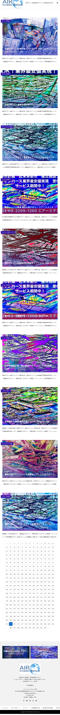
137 (34, 581)
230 (41, 608)
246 (53, 612)
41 (14, 555)
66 (10, 562)
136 (30, 581)
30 (22, 551)
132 (14, 581)
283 (45, 624)
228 (34, 608)
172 (18, 593)
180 (49, 593)
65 (7, 562)
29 (18, 551)
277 (22, 624)
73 (37, 562)
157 (11, 589)
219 (49, 604)
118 (11, 578)
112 (37, 574)
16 (18, 547)
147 (22, 585)
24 (49, 547)
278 (26, 624)
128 (49, 578)
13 (7, 547)
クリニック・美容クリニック (8, 232)
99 (37, 570)
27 (10, 551)
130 (7, 581)
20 (33, 547)
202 (34, 601)
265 (26, 620)
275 (14, 624)
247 (7, 616)
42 (18, 555)
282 (41, 624)
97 (29, 570)
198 (18, 601)
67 (14, 562)
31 (26, 551)
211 (18, 604)
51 (52, 555)
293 (37, 627)
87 (41, 566)
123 (30, 578)
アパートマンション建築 (7, 126)
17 (22, 547)
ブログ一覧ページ (15, 708)
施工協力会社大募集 (48, 708)
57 (26, 558)
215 (34, 604)
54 (14, 558)
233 (53, 608)
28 (14, 551)
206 (49, 601)
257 (45, 616)
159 (18, 589)
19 (29, 547)
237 (18, 612)
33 (33, 551)
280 (34, 624)
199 (22, 601)
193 (49, 597)
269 (41, 620)
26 (7, 551)
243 (41, 612)
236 (14, 612)
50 (49, 555)
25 (52, 547)
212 (22, 604)
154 (49, 585)
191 (41, 597)
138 (37, 581)
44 (26, 555)
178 (41, 593)
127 (45, 578)
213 (26, 604)
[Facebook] (24, 700)
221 (7, 608)
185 (18, 597)
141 (49, 581)
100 (41, 570)
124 (34, 578)
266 (30, 620)
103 (53, 570)
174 (26, 593)
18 (26, 547)
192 (45, 597)
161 (26, 589)
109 (26, 574)
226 (26, 608)
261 (11, 620)
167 (49, 589)
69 (22, 562)
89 (49, 566)
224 (18, 608)
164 (37, 589)
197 (14, 601)
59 (33, 558)
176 (34, 593)
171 (14, 593)
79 (10, 566)
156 (7, 589)
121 (22, 578)
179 (45, 593)
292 (34, 627)
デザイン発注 (6, 390)
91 (7, 570)
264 (22, 620)
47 (37, 555)
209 (11, 604)
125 (37, 578)
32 (29, 551)
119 (14, 578)
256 (41, 616)
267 (34, 620)
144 (11, 585)
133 (18, 581)
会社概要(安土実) (35, 708)
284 (49, 624)
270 (45, 620)
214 (30, 604)
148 (26, 585)
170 (11, 593)
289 (22, 627)
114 (45, 574)
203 (37, 601)
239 (26, 612)
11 (49, 543)
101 (45, 570)
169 (7, 593)
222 (11, 608)
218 (45, 604)
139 (41, 581)
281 (37, 624)
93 (14, 570)
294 (41, 627)
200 (26, 601)
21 (37, 547)
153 (45, 585)
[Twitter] (27, 700)
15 (14, 547)
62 (45, 558)
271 (49, 620)
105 (11, 574)
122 (26, 578)
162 (30, 589)
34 (37, 551)
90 (52, 566)
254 (34, 616)
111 (34, 574)
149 (30, 585)
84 (29, 566)
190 (37, 597)
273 (7, 624)
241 (34, 612)
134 (22, 581)
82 (22, 566)
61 (41, 558)
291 (30, 627)
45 (29, 555)
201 (30, 601)
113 (41, 574)
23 (45, 547)
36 (45, 551)
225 (22, 608)
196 (11, 601)
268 (37, 620)
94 (18, 570)
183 (11, 597)
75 (45, 562)
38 (52, 551)
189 (34, 597)
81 (18, 566)
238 (22, 612)
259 (53, 616)
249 (14, 616)
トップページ (5, 708)
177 (37, 593)
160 (22, 589)
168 (53, 589)
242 (37, 612)
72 (33, 562)
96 (26, 570)
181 (53, 593)
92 (10, 570)
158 (14, 589)
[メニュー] (57, 2)
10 (45, 543)
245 (49, 612)
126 (41, 578)
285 (53, 624)
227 (30, 608)
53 (10, 558)
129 (53, 578)
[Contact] (33, 700)
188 (30, 597)
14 (10, 547)
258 (49, 616)
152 (41, 585)
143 (7, 585)
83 (26, 566)
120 (18, 578)
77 (52, 562)
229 (37, 608)
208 (7, 604)
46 (33, 555)
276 (18, 624)
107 (18, 574)
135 (26, 581)
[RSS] (36, 700)
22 (41, 547)
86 (37, 566)
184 (14, 597)
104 (7, 574)
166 (45, 589)
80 (14, 566)
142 (53, 581)
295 (45, 627)
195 (7, 601)
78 (7, 566)
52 (7, 558)
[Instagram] (30, 700)
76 (49, 562)
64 (52, 558)
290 (26, 627)
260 (7, 620)
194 (53, 597)
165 (41, 589)
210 (14, 604)
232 (49, 608)
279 (30, 624)
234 (7, 612)
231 (45, 608)
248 (11, 616)
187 (26, 597)
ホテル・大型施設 (6, 21)
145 (14, 585)
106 (14, 574)
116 (53, 574)
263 (18, 620)
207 (53, 601)
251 (22, 616)
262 (14, 620)
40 (10, 555)
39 (7, 555)
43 (22, 555)
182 (7, 597)
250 (18, 616)
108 (22, 574)
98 (33, 570)
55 (18, 558)
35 (41, 551)
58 (29, 558)
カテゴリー (25, 708)
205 (45, 601)
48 (41, 555)
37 (49, 551)
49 (45, 555)
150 (34, 585)
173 (22, 593)
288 (18, 627)
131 (11, 581)
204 (41, 601)
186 (22, 597)
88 (45, 566)
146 (18, 585)
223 (14, 608)
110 (30, 574)
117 (7, 578)
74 (41, 562)
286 (11, 627)
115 (49, 574)
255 (37, 616)
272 (53, 620)
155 (53, 585)
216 (37, 604)
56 (22, 558)
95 (22, 570)
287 (14, 627)
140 (45, 581)
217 (41, 604)
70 (26, 562)
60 (37, 558)
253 (30, 616)
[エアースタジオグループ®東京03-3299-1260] (30, 669)
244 (45, 612)
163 (34, 589)
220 (53, 604)
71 (29, 562)
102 (49, 570)
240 (30, 612)
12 (52, 543)
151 (37, 585)
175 (30, 593)
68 (18, 562)
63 (49, 558)
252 (26, 616)
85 (33, 566)
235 (11, 612)
